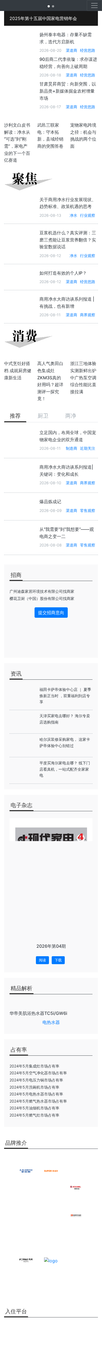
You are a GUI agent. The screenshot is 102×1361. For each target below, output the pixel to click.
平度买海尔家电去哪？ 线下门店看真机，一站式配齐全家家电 (64, 769)
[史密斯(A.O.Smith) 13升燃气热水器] (51, 1004)
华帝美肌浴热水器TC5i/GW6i (38, 1013)
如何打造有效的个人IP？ (63, 273)
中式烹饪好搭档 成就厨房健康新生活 (17, 370)
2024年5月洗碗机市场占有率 (34, 1087)
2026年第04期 (51, 946)
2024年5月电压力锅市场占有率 (36, 1080)
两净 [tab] (70, 415)
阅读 (42, 960)
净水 (73, 215)
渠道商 (71, 50)
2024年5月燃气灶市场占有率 (34, 1115)
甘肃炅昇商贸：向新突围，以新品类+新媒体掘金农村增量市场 (67, 91)
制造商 (71, 448)
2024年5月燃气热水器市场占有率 (38, 1101)
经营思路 (87, 50)
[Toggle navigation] (94, 5)
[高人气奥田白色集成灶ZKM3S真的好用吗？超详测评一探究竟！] (51, 357)
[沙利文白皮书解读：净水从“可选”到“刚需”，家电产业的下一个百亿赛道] (18, 118)
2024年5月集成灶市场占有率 (34, 1066)
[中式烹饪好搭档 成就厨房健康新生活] (18, 357)
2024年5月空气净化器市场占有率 (38, 1072)
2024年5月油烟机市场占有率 (34, 1108)
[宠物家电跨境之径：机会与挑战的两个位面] (84, 118)
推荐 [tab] (15, 415)
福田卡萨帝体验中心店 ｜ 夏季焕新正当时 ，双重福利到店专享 (65, 695)
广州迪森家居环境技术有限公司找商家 (42, 591)
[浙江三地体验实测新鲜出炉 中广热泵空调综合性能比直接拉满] (84, 357)
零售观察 (87, 510)
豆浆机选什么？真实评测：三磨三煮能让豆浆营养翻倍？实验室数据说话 (67, 239)
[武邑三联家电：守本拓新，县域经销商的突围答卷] (51, 118)
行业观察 (87, 215)
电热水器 (51, 1022)
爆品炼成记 (50, 501)
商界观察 (87, 314)
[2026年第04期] (51, 876)
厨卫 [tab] (43, 415)
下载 (58, 960)
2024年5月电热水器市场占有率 (36, 1094)
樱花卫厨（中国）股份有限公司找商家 (42, 598)
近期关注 (87, 448)
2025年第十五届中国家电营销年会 (43, 18)
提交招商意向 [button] (51, 612)
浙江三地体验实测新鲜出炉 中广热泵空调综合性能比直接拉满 (83, 377)
